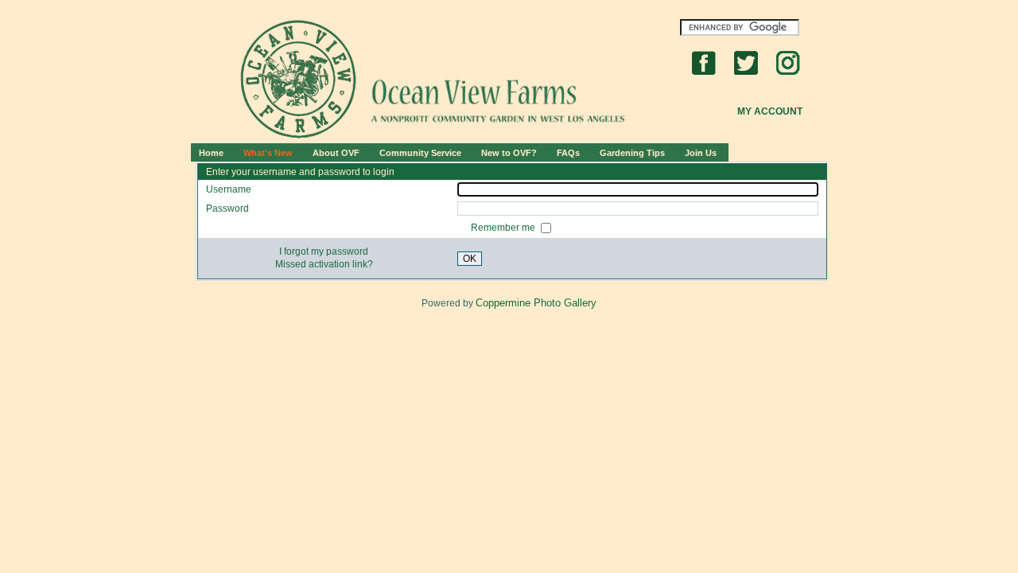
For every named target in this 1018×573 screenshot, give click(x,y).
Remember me (504, 227)
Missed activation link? (324, 264)
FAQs (568, 153)
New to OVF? (509, 153)
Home (211, 153)
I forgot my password (323, 251)
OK (469, 258)
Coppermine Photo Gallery (536, 303)
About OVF (336, 153)
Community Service (420, 153)
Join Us (701, 153)
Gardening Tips (632, 153)
